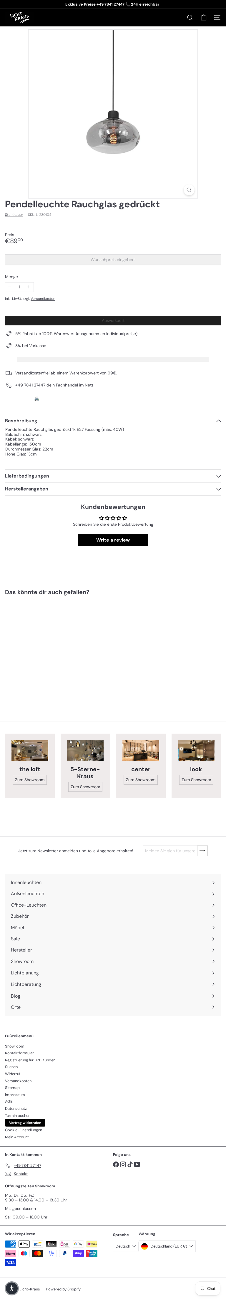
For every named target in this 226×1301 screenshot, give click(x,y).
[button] (12, 1288)
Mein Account (17, 1136)
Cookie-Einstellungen (23, 1129)
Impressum (15, 1094)
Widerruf (12, 1073)
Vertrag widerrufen (25, 1122)
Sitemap (12, 1087)
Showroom (14, 1046)
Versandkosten (43, 298)
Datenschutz (16, 1108)
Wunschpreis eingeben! (114, 261)
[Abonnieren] (202, 851)
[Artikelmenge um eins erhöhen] (29, 287)
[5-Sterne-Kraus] (85, 750)
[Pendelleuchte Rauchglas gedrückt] (42, 649)
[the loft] (29, 750)
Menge (11, 276)
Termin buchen (17, 1115)
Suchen (11, 1066)
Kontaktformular (19, 1052)
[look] (196, 750)
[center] (140, 750)
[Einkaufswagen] (203, 17)
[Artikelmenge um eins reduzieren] (10, 287)
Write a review (113, 540)
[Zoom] (189, 189)
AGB (9, 1101)
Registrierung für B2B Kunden (30, 1060)
